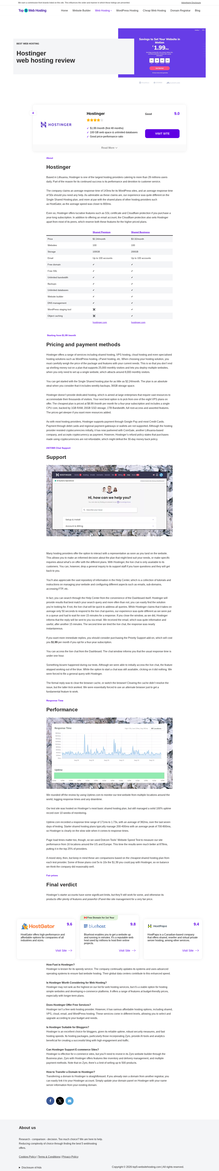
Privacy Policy (70, 1156)
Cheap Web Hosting (154, 10)
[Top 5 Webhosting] (32, 10)
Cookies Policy (27, 1156)
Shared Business (140, 232)
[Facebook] (50, 1101)
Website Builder (81, 10)
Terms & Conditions (49, 1156)
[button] (111, 10)
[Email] (70, 1101)
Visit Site (162, 133)
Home (64, 10)
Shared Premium (101, 232)
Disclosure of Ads (32, 1167)
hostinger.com (100, 322)
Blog (197, 10)
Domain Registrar (180, 10)
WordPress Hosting (127, 10)
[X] (60, 1101)
